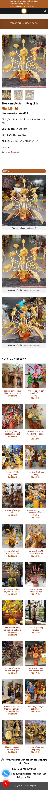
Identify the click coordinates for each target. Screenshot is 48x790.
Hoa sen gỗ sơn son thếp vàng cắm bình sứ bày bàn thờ (12, 708)
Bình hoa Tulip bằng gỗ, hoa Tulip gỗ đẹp (12, 590)
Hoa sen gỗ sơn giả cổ (12, 511)
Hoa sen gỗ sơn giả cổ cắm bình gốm (12, 669)
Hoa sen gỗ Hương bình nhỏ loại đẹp (35, 669)
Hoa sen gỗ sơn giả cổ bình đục (36, 707)
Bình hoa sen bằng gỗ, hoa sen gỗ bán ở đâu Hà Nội (12, 630)
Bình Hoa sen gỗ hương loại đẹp (35, 590)
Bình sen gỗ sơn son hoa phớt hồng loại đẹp (35, 393)
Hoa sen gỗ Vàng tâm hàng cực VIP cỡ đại (12, 392)
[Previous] (6, 61)
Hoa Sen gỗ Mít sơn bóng (36, 473)
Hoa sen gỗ (31, 23)
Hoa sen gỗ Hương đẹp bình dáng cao (12, 432)
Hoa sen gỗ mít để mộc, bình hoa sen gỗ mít (35, 433)
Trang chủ (16, 23)
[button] (3, 11)
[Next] (41, 61)
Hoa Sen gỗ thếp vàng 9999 (12, 473)
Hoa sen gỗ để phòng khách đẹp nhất (12, 552)
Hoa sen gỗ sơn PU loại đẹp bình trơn (35, 552)
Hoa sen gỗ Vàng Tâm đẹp (36, 629)
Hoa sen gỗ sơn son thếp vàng (36, 748)
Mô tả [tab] (6, 171)
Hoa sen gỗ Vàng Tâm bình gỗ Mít (12, 748)
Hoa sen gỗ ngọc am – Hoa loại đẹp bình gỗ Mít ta (35, 512)
